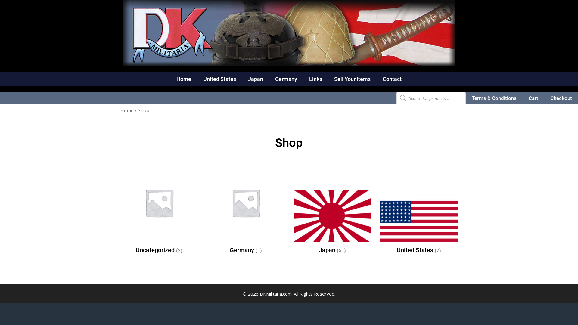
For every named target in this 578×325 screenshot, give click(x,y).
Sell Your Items (352, 79)
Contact (392, 79)
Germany (286, 79)
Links (315, 79)
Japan (255, 79)
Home (183, 79)
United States (219, 79)
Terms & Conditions (494, 98)
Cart (533, 98)
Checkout (561, 98)
